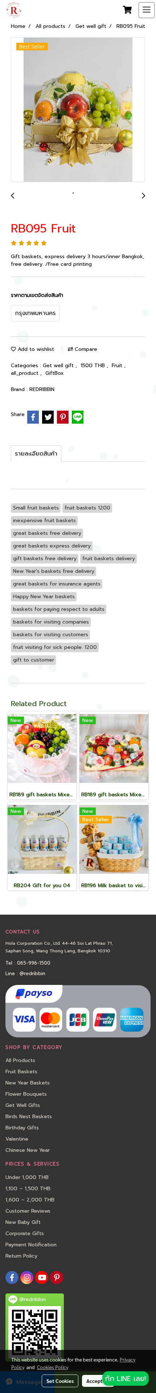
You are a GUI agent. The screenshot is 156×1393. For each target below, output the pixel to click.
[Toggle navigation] (147, 10)
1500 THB (94, 365)
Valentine (16, 1139)
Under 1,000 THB (27, 1177)
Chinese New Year (27, 1150)
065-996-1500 (33, 963)
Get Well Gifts (22, 1105)
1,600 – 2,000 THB (29, 1200)
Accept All (98, 1380)
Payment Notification (31, 1245)
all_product (25, 373)
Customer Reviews (27, 1211)
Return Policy (21, 1256)
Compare (85, 349)
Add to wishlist (35, 349)
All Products (20, 1060)
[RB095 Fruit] (78, 110)
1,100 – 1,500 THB (27, 1188)
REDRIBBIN (41, 389)
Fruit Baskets (21, 1071)
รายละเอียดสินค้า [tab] (36, 453)
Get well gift (59, 365)
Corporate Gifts (24, 1233)
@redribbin (32, 973)
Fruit (118, 365)
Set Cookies (60, 1380)
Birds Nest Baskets (28, 1116)
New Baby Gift (23, 1222)
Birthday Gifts (22, 1128)
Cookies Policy (52, 1367)
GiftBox (54, 373)
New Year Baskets (27, 1083)
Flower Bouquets (26, 1094)
